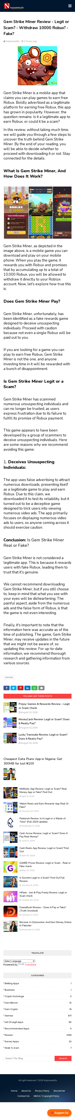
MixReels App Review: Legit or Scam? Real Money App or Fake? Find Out (43, 790)
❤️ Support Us (59, 1112)
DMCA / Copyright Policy (46, 1096)
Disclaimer (59, 1090)
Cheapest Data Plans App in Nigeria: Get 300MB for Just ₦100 (32, 761)
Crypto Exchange (38, 996)
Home (14, 1090)
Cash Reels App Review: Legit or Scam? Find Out (44, 849)
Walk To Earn (38, 1048)
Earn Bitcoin (38, 1002)
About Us (26, 1090)
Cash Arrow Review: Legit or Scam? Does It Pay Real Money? (44, 835)
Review (9, 677)
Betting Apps (38, 983)
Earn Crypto (38, 1009)
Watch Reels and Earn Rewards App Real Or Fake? (44, 805)
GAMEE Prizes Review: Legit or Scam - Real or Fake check (45, 864)
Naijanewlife (13, 41)
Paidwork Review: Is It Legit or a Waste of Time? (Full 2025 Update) (43, 820)
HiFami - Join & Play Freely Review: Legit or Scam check (43, 894)
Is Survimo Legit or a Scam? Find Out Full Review (42, 879)
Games (38, 1015)
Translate (30, 964)
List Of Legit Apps (38, 1022)
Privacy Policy (42, 1090)
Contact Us (23, 1096)
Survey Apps (38, 1041)
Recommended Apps (38, 1028)
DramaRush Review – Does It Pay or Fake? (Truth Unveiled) (43, 909)
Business (38, 990)
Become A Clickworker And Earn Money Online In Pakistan (46, 924)
